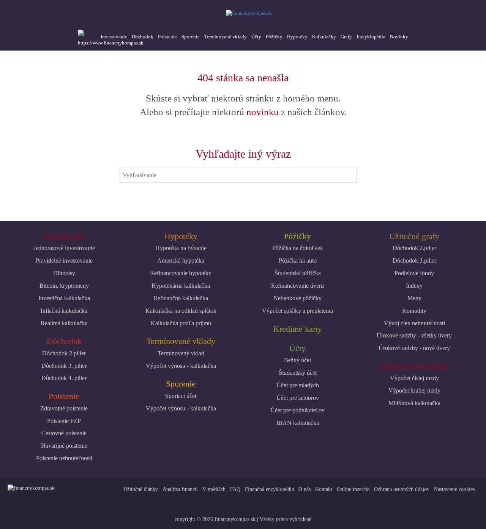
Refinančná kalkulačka (180, 298)
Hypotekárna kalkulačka (180, 285)
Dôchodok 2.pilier (64, 353)
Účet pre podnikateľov (297, 410)
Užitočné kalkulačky (414, 366)
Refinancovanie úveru (297, 285)
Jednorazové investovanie (64, 248)
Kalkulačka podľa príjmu (181, 323)
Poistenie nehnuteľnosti (64, 458)
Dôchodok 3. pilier (64, 366)
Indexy (414, 285)
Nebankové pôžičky (297, 298)
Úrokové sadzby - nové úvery (414, 348)
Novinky (399, 37)
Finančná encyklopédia (269, 489)
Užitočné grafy (414, 236)
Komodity (414, 310)
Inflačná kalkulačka (64, 310)
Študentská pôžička (298, 273)
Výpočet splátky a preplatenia (297, 310)
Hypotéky (297, 37)
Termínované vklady (225, 37)
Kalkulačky (324, 37)
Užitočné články (140, 489)
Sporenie (190, 37)
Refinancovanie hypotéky (180, 273)
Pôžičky (274, 37)
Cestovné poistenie (64, 433)
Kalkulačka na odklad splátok (180, 310)
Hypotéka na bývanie (181, 248)
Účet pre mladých (297, 385)
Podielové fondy (414, 273)
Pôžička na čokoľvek (297, 248)
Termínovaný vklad (181, 353)
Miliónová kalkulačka (414, 403)
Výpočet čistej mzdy (414, 378)
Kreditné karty (297, 329)
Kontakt (323, 489)
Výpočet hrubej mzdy (414, 390)
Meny (414, 298)
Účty (256, 37)
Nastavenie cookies (454, 489)
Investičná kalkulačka (64, 298)
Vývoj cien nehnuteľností (414, 323)
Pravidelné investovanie (64, 260)
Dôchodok (142, 37)
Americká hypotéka (180, 260)
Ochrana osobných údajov (401, 489)
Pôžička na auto (298, 260)
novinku (262, 112)
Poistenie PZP (64, 421)
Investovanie (114, 37)
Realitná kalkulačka (64, 323)
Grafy (346, 37)
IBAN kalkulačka (297, 423)
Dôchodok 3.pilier (414, 260)
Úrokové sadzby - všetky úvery (414, 335)
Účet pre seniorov (297, 397)
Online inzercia (353, 489)
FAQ (235, 489)
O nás (304, 489)
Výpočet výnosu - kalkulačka (181, 366)
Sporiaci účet (180, 396)
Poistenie (167, 37)
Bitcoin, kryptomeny (64, 285)
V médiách (214, 489)
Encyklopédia (371, 37)
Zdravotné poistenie (64, 408)
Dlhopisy (64, 273)
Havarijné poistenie (64, 445)
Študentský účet (298, 372)
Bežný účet (297, 360)
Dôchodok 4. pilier (64, 378)
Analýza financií (180, 489)
